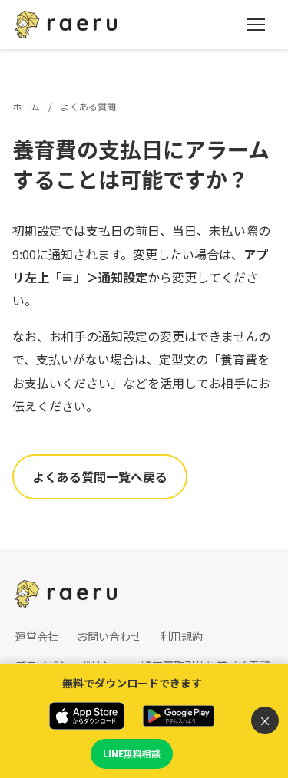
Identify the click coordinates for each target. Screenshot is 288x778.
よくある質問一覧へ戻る (99, 476)
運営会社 (36, 636)
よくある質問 (88, 106)
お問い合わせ (109, 636)
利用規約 (181, 636)
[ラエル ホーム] (66, 24)
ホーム (26, 106)
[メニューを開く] (256, 24)
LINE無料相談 (132, 753)
